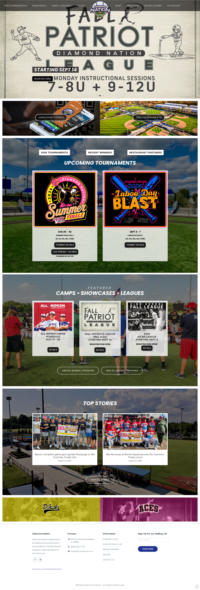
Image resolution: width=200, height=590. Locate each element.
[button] (97, 95)
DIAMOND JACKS (110, 539)
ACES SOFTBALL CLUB (112, 544)
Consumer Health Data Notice (51, 569)
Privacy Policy (36, 569)
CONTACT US (109, 559)
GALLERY (106, 554)
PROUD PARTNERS (111, 549)
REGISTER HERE (42, 78)
